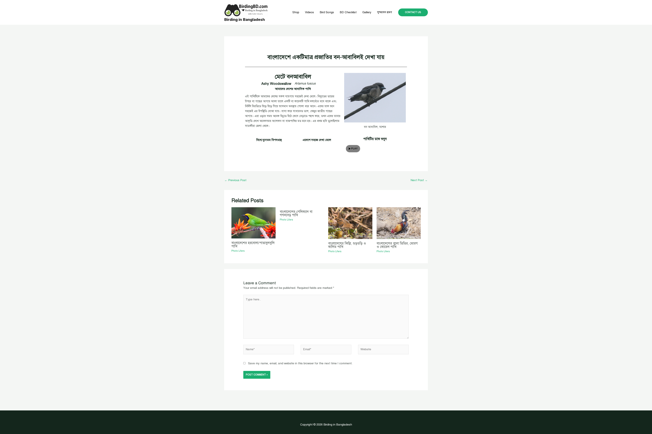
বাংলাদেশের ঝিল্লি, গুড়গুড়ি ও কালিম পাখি (347, 245)
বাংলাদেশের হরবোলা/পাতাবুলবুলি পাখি (253, 244)
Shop (295, 12)
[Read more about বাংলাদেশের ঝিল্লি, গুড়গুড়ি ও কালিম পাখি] (350, 223)
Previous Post (235, 180)
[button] (413, 12)
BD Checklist (348, 12)
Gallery (366, 12)
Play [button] (354, 148)
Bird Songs (327, 12)
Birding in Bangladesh (244, 19)
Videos (309, 12)
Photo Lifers (238, 250)
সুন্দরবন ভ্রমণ (384, 12)
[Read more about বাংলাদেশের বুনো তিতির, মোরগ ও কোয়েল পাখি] (399, 223)
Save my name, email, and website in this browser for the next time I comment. (300, 363)
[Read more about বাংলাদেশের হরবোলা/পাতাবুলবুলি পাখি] (253, 223)
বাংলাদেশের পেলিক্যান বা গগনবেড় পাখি (296, 213)
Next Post (419, 180)
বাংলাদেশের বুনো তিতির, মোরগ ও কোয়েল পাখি (397, 245)
